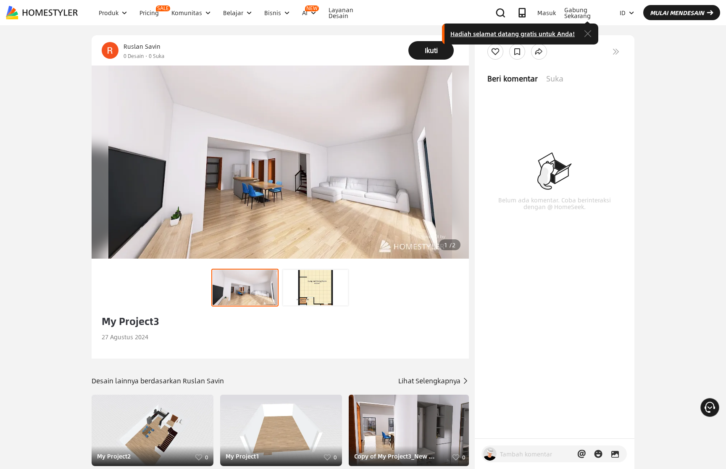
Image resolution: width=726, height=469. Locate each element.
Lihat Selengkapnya (430, 380)
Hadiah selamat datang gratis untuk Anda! (512, 33)
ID (623, 12)
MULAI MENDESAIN (677, 12)
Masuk (546, 12)
